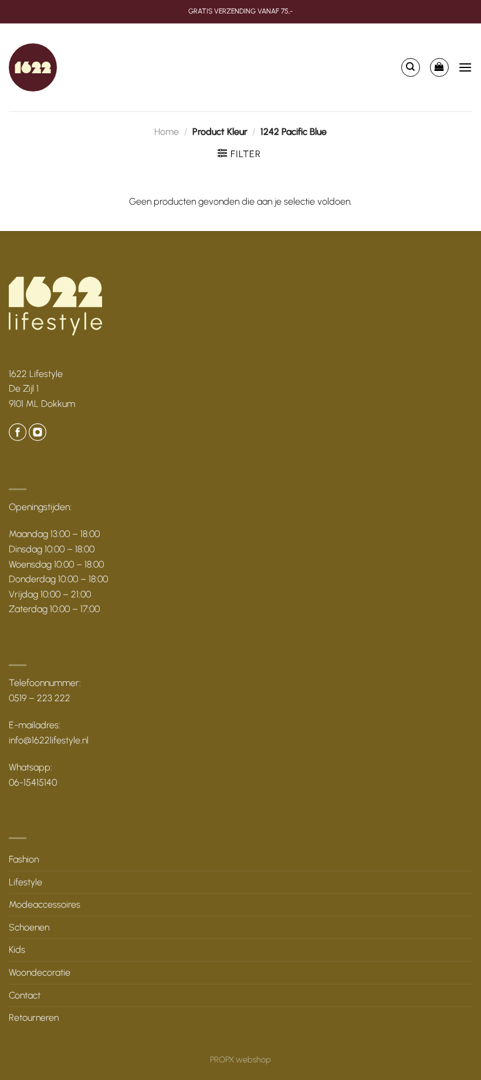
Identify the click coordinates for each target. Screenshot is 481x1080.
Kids (17, 949)
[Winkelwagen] (439, 67)
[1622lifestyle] (33, 67)
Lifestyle (25, 882)
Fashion (24, 859)
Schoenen (29, 927)
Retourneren (34, 1017)
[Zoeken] (410, 67)
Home (166, 131)
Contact (24, 995)
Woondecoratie (39, 972)
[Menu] (465, 67)
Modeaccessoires (44, 904)
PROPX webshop (240, 1059)
